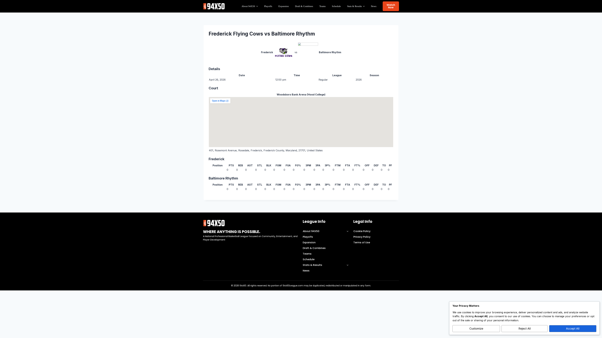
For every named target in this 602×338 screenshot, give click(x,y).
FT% (357, 165)
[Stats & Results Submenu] (365, 6)
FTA (347, 165)
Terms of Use (361, 242)
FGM (278, 165)
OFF (367, 165)
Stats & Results (354, 6)
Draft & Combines (304, 6)
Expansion (283, 6)
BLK (268, 165)
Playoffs (268, 6)
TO (384, 165)
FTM (338, 165)
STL (259, 165)
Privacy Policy (361, 237)
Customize (476, 328)
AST (250, 165)
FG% (298, 165)
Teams (322, 6)
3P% (327, 165)
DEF (376, 165)
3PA (317, 165)
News (373, 6)
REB (240, 165)
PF (390, 165)
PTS (231, 165)
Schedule (336, 6)
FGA (288, 165)
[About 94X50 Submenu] (258, 6)
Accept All (572, 328)
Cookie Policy (361, 231)
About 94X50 (248, 6)
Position (218, 165)
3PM (308, 165)
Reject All (524, 328)
